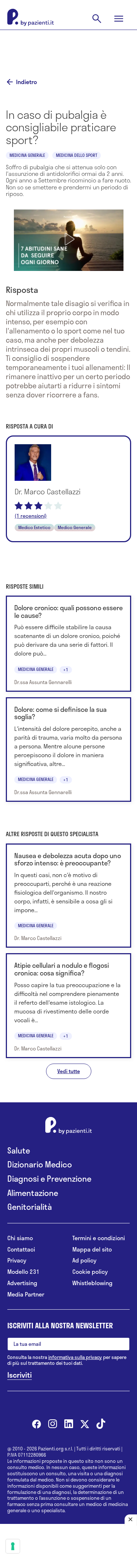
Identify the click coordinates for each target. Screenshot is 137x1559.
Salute (18, 1150)
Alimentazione (32, 1193)
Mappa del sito (92, 1249)
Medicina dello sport (76, 155)
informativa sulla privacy (75, 1357)
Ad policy (84, 1260)
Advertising (22, 1283)
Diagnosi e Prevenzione (49, 1178)
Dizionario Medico (39, 1164)
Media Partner (25, 1294)
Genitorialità (29, 1206)
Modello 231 (23, 1272)
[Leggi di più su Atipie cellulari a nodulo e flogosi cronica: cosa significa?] (68, 1005)
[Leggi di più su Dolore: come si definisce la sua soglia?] (68, 749)
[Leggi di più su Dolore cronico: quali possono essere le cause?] (68, 644)
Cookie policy (90, 1272)
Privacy (16, 1260)
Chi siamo (20, 1238)
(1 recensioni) (31, 516)
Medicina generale (27, 155)
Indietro (26, 82)
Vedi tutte (68, 1071)
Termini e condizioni (98, 1238)
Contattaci (21, 1249)
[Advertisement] (68, 48)
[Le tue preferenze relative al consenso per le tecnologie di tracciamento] (13, 1546)
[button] (68, 239)
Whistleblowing (92, 1283)
